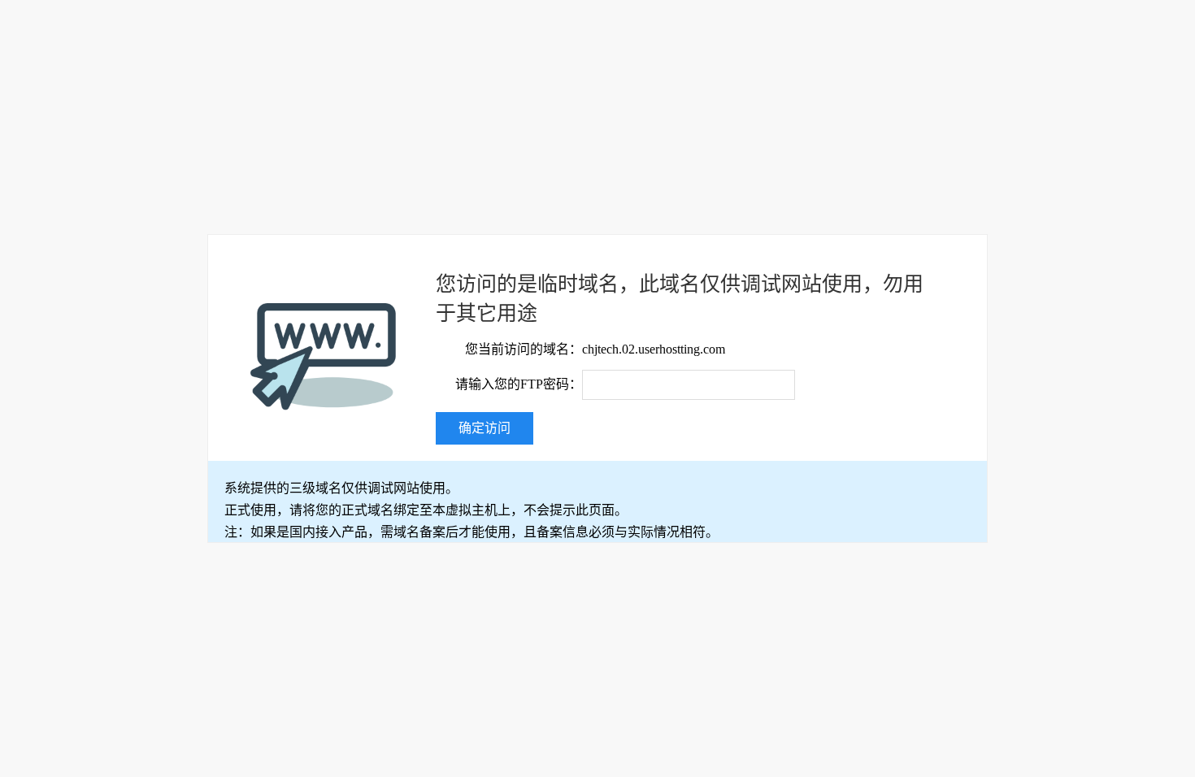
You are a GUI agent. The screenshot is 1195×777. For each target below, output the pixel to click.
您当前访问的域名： (523, 349)
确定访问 (484, 428)
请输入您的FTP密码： (518, 384)
